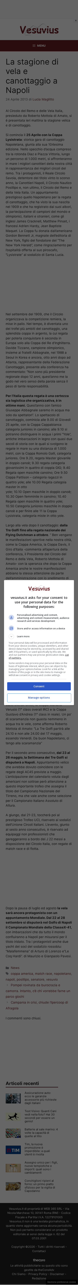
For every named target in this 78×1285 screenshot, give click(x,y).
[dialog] (39, 642)
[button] (39, 636)
